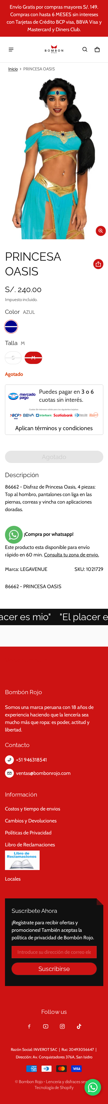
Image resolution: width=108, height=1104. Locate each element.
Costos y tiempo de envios (32, 809)
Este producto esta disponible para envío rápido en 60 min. (52, 544)
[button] (85, 49)
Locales (12, 879)
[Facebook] (29, 1026)
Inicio (13, 69)
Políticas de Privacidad (28, 833)
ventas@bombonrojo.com (43, 773)
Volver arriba (23, 660)
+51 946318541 (31, 760)
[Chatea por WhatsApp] (92, 1087)
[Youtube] (46, 1026)
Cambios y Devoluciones (30, 821)
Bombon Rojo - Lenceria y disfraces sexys (55, 1081)
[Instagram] (62, 1026)
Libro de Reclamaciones (30, 845)
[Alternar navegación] (11, 49)
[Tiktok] (79, 1026)
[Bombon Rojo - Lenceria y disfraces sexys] (54, 49)
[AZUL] (11, 327)
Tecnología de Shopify (54, 1087)
